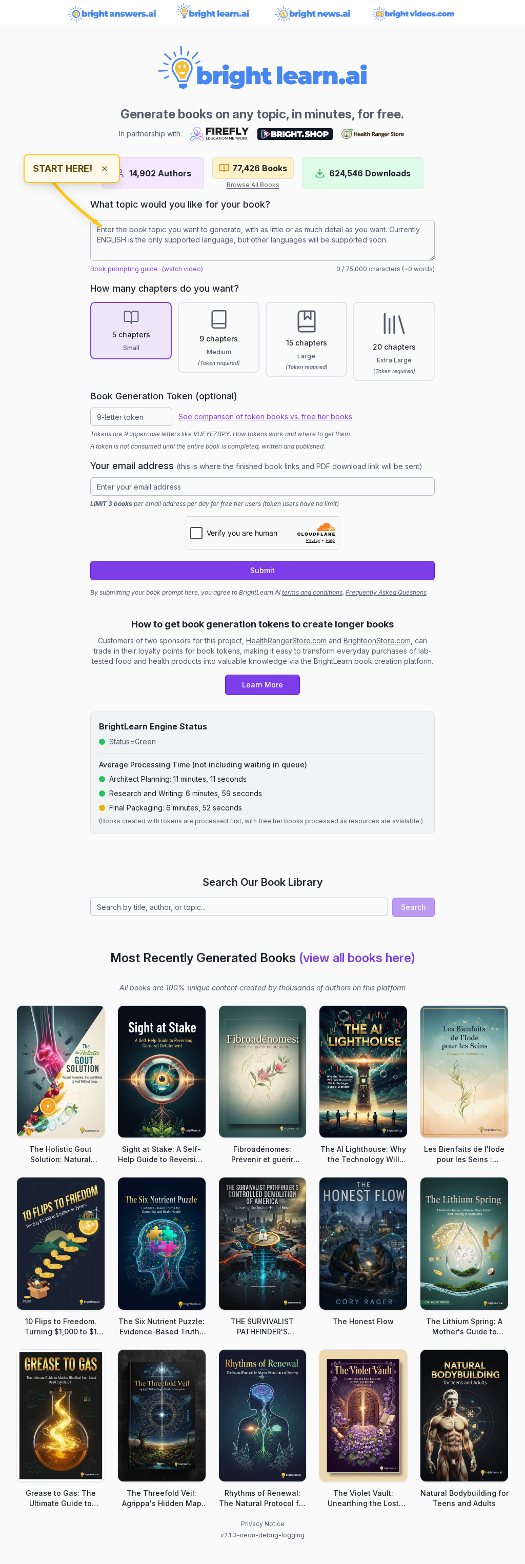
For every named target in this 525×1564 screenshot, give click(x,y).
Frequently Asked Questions (386, 592)
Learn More (262, 684)
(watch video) (182, 269)
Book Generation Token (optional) (163, 396)
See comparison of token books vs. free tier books (265, 416)
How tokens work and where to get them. (292, 434)
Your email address (256, 465)
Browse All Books (253, 185)
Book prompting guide (124, 269)
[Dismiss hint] (104, 169)
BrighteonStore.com (377, 640)
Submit (262, 570)
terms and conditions (312, 592)
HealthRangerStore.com (286, 640)
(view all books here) (357, 957)
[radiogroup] (262, 341)
